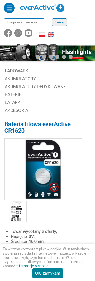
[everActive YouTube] (29, 35)
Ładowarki (17, 70)
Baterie (13, 94)
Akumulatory (20, 78)
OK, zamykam (47, 273)
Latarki (13, 102)
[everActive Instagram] (18, 35)
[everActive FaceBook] (8, 35)
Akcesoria (16, 110)
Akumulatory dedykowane (35, 86)
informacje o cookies (33, 266)
